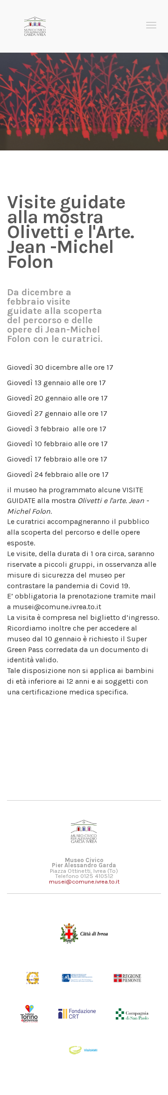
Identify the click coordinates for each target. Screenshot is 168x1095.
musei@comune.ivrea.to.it (84, 881)
